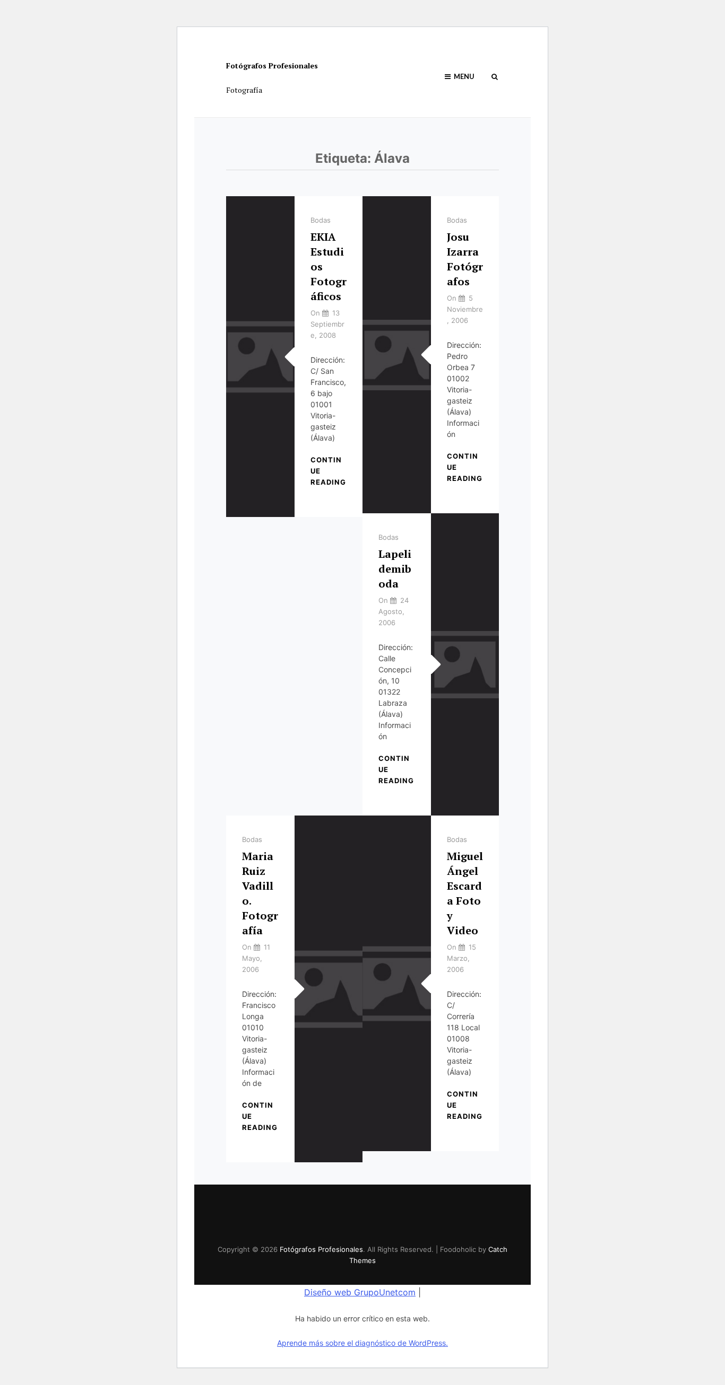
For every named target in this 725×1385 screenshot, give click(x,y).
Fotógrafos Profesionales (272, 65)
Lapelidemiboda (394, 569)
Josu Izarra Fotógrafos (465, 259)
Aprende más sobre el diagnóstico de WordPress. (362, 1342)
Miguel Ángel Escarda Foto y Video (465, 893)
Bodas (320, 220)
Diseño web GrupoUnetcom (360, 1292)
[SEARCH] (494, 76)
